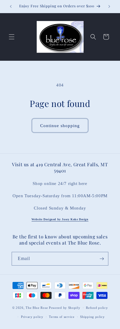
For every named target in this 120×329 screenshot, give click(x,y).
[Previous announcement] (10, 6)
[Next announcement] (109, 6)
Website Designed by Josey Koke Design (59, 219)
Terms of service (61, 316)
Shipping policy (92, 316)
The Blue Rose (37, 307)
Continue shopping (60, 125)
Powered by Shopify (64, 307)
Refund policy (97, 307)
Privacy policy (32, 316)
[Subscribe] (101, 259)
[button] (11, 36)
